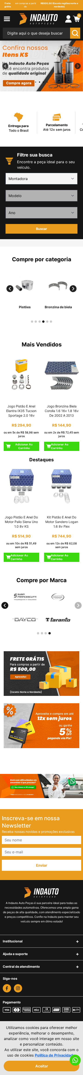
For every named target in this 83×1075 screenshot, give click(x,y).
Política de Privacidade (55, 1055)
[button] (9, 288)
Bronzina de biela (58, 307)
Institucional (13, 941)
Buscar (41, 229)
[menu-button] (10, 18)
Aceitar (41, 1066)
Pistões (25, 307)
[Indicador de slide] (36, 82)
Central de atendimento (21, 966)
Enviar (41, 865)
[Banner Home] (41, 673)
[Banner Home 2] (41, 725)
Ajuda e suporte (15, 954)
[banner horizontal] (41, 786)
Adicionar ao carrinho (24, 446)
